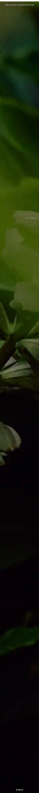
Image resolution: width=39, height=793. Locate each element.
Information (19, 790)
